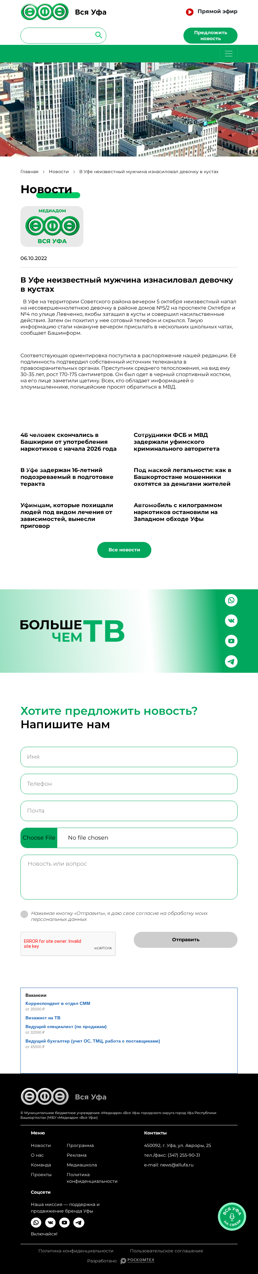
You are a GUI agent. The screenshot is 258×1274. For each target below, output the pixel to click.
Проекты (41, 1174)
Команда (41, 1165)
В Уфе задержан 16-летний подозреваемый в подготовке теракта (67, 477)
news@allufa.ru (177, 1165)
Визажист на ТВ (42, 1017)
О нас (37, 1155)
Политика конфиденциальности (92, 1178)
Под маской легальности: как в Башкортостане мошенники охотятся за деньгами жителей (182, 477)
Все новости (124, 550)
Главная (29, 171)
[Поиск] (96, 34)
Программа (80, 1145)
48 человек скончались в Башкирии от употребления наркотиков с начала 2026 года (68, 442)
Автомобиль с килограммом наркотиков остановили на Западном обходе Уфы (178, 512)
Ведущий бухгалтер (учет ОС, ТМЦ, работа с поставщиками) (92, 1040)
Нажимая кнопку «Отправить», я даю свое (119, 916)
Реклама (77, 1155)
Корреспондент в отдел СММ (57, 1003)
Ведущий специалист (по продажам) (66, 1026)
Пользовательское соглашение (166, 1251)
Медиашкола (82, 1165)
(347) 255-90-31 (184, 1155)
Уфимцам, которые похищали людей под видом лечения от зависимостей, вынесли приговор (66, 515)
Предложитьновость (210, 35)
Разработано (104, 1261)
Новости (59, 171)
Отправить (185, 939)
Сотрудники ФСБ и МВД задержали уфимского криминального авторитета (177, 442)
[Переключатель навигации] (229, 53)
